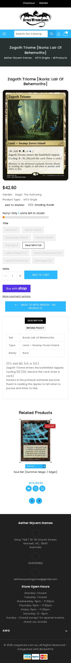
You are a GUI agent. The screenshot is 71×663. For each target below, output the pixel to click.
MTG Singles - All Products (51, 58)
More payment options (17, 296)
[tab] (35, 321)
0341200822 (35, 563)
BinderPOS (47, 649)
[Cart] (65, 33)
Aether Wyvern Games (18, 58)
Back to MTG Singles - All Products (38, 306)
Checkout (29, 3)
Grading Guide (44, 205)
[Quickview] (29, 488)
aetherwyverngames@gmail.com (35, 579)
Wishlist (43, 3)
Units (6, 269)
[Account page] (58, 33)
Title (5, 223)
